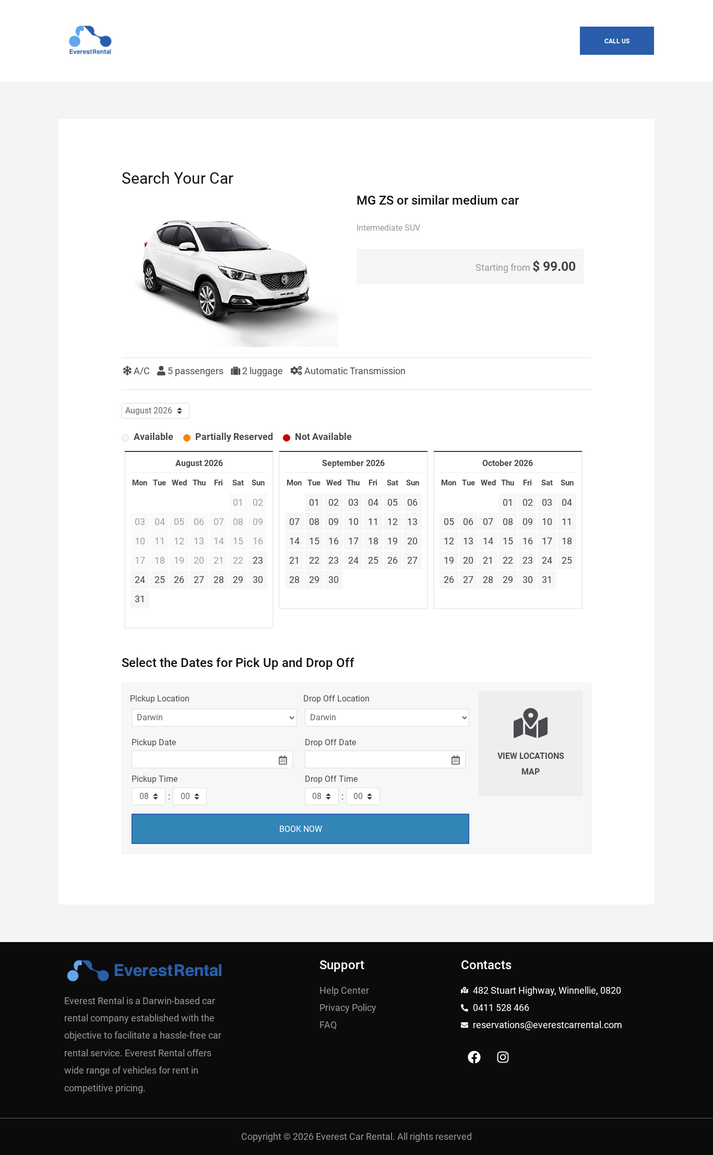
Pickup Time (154, 779)
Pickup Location (159, 699)
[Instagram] (503, 1057)
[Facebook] (474, 1057)
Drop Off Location (336, 699)
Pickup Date (154, 742)
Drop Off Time (331, 779)
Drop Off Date (330, 742)
